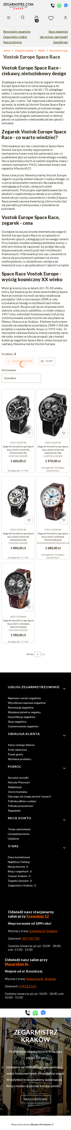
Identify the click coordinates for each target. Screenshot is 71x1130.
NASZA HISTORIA (35, 1099)
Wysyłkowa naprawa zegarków (27, 702)
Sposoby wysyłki (18, 777)
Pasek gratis (15, 754)
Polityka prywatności (20, 805)
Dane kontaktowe (19, 857)
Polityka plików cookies (22, 801)
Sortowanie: (9, 370)
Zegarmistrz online (15, 37)
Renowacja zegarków (21, 707)
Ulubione (13, 838)
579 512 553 (27, 986)
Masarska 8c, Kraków (41, 978)
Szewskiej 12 (37, 916)
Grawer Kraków (18, 876)
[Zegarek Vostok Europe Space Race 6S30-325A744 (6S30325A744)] (52, 414)
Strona (30, 654)
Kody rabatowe (17, 749)
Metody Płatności (19, 782)
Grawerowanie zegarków (23, 726)
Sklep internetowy (31, 1124)
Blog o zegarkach (18, 871)
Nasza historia (12, 42)
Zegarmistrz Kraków (20, 885)
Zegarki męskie (24, 50)
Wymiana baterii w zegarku (24, 712)
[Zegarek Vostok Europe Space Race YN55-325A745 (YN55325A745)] (18, 414)
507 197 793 (30, 938)
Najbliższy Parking (19, 862)
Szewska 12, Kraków (43, 931)
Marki (41, 50)
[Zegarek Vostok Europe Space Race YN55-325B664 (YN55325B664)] (52, 501)
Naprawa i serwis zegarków (24, 698)
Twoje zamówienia (19, 829)
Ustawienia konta (18, 833)
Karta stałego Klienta (21, 745)
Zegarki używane (18, 880)
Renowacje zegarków (16, 31)
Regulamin (14, 810)
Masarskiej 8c (17, 964)
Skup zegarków (58, 31)
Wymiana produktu (19, 759)
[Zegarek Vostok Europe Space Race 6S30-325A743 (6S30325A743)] (18, 501)
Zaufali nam (60, 42)
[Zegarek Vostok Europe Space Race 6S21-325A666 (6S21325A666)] (18, 588)
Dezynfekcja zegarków (21, 717)
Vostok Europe (59, 50)
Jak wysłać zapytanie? (54, 37)
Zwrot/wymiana (17, 791)
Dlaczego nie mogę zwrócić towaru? (29, 796)
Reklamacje (15, 787)
